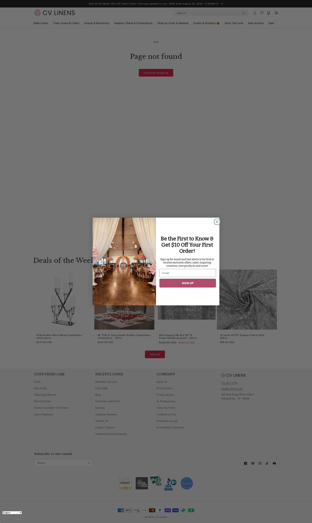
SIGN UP (188, 283)
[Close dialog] (216, 221)
